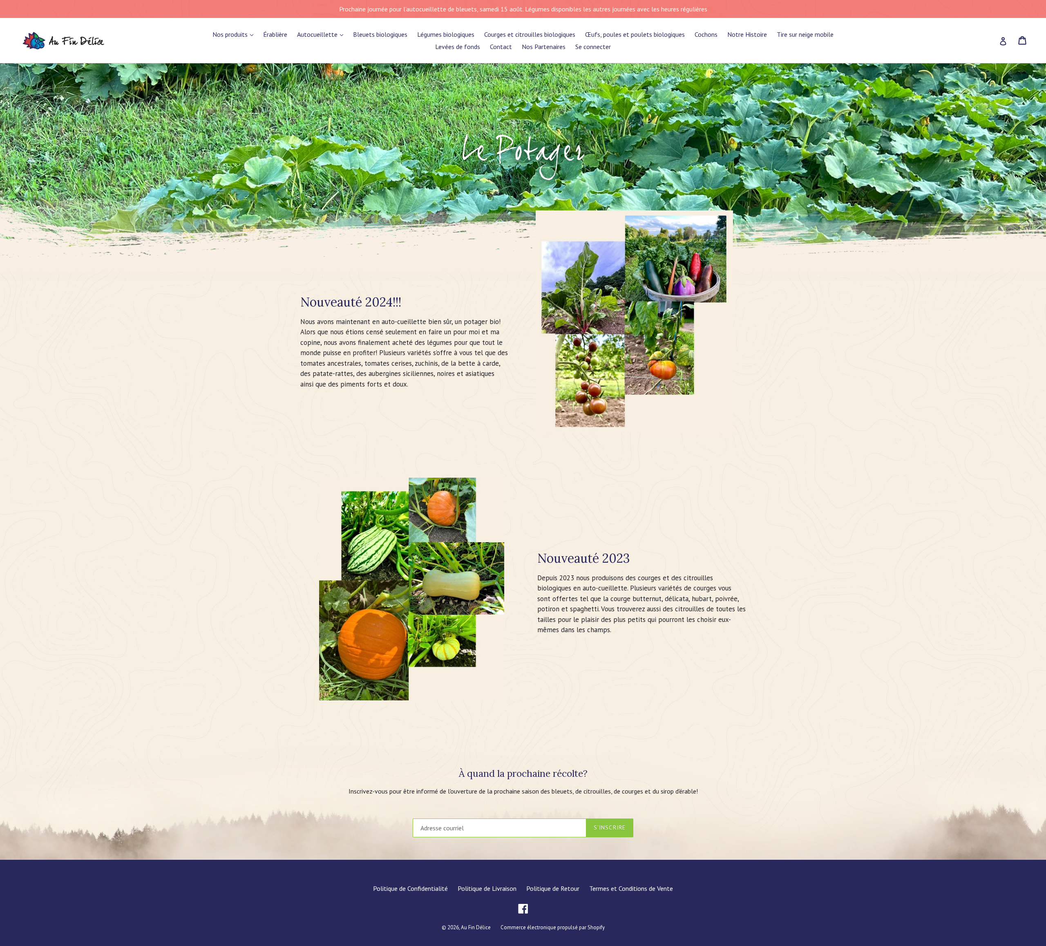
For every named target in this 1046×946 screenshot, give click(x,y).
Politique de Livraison (487, 888)
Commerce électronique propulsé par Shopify (553, 927)
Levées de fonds (457, 46)
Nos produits (230, 34)
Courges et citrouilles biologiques (529, 34)
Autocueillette (318, 34)
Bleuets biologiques (380, 34)
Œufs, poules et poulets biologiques (635, 34)
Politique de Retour (552, 888)
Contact (501, 46)
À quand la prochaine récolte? (523, 773)
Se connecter (593, 46)
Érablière (275, 34)
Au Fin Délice (476, 927)
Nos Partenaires (543, 46)
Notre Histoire (747, 34)
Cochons (706, 34)
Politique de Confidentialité (410, 888)
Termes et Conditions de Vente (631, 888)
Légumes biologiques (445, 34)
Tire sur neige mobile (805, 34)
